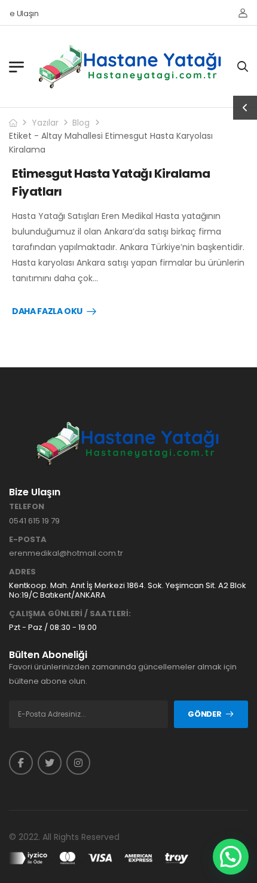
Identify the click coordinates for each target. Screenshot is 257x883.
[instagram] (78, 763)
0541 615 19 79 (34, 520)
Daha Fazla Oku (47, 311)
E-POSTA (28, 539)
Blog (81, 123)
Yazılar (45, 123)
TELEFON (26, 506)
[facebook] (21, 763)
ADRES (22, 572)
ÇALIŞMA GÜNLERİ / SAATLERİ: (70, 614)
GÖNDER (204, 714)
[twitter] (50, 763)
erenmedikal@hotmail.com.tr (66, 553)
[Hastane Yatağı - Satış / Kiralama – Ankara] (131, 66)
